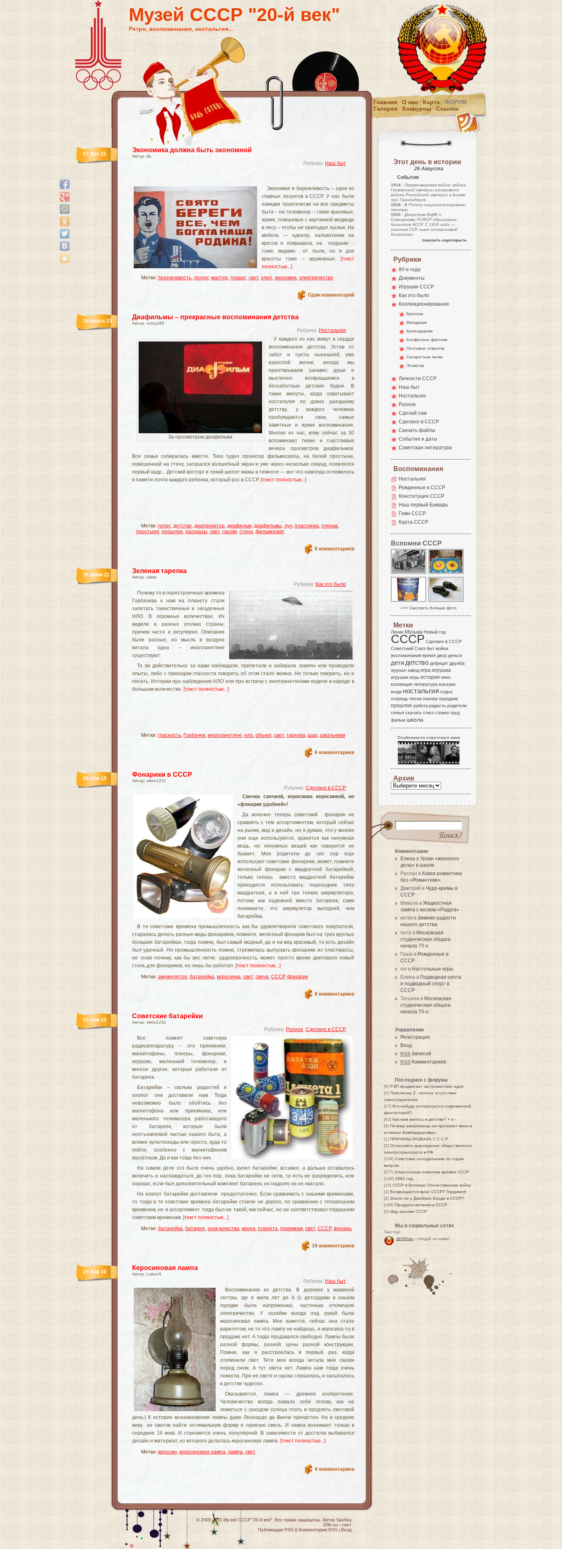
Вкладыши (416, 322)
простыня (147, 531)
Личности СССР (418, 378)
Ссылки (447, 108)
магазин (447, 684)
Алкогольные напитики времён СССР (432, 1172)
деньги (455, 655)
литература (425, 684)
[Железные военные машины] (446, 601)
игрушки (399, 677)
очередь (399, 698)
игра (425, 670)
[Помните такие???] (409, 601)
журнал (398, 670)
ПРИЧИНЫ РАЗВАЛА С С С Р (419, 1139)
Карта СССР (413, 522)
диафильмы (268, 526)
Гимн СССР (412, 513)
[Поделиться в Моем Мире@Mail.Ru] (65, 209)
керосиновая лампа (202, 1452)
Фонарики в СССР (162, 774)
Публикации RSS (275, 1529)
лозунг (201, 278)
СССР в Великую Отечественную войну (431, 1185)
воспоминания (406, 655)
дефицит (439, 663)
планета (268, 1228)
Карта (431, 102)
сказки (229, 531)
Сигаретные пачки (424, 357)
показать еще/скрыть (444, 240)
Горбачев (194, 735)
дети (397, 662)
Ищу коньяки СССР (408, 1211)
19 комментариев (333, 1246)
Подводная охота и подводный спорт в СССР (430, 983)
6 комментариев (334, 752)
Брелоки (414, 313)
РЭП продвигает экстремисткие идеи (427, 1086)
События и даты (418, 439)
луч (288, 526)
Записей (415, 1054)
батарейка (202, 977)
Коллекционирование (424, 304)
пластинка (307, 526)
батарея (195, 1228)
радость (437, 705)
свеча (262, 977)
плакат (238, 278)
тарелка (295, 735)
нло (248, 735)
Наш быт (335, 163)
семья (397, 712)
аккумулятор (172, 977)
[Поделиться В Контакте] (65, 246)
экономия (285, 278)
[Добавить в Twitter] (65, 234)
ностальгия (421, 691)
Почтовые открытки (425, 348)
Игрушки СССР (416, 287)
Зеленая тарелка (159, 570)
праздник (448, 698)
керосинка (229, 977)
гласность (169, 735)
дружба (456, 663)
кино (446, 677)
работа (420, 705)
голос (164, 526)
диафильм (239, 526)
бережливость (174, 278)
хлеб (266, 278)
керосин (167, 1452)
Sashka (343, 1519)
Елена (407, 859)
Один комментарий (331, 295)
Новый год (435, 631)
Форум (456, 102)
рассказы (196, 531)
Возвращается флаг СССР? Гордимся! (428, 1191)
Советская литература (425, 448)
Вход (406, 1045)
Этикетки (415, 365)
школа (414, 719)
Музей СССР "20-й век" (234, 14)
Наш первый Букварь (423, 505)
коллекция (401, 684)
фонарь (343, 1228)
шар (313, 735)
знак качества (223, 1228)
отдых (446, 691)
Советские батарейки (167, 1016)
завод (413, 670)
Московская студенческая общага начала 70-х (425, 939)
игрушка (441, 670)
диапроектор (209, 526)
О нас (410, 102)
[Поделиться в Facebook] (65, 184)
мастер (219, 278)
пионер (430, 698)
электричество (316, 278)
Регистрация (415, 1037)
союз (428, 712)
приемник (291, 1228)
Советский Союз (408, 648)
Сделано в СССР (326, 788)
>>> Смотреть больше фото (429, 608)
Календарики (419, 331)
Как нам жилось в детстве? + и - (424, 1119)
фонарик (297, 977)
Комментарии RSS (318, 1529)
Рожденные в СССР (422, 487)
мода (396, 691)
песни (415, 698)
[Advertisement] (233, 179)
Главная (385, 102)
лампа (235, 1452)
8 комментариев (334, 549)
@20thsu (404, 1238)
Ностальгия (332, 330)
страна (441, 712)
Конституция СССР (421, 496)
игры (414, 677)
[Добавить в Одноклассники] (65, 221)
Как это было (331, 584)
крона (248, 1228)
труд (455, 712)
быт (430, 648)
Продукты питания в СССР (421, 1205)
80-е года (409, 269)
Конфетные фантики (427, 339)
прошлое (172, 531)
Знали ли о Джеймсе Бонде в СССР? (427, 1198)
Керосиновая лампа (165, 1267)
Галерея (385, 108)
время (429, 655)
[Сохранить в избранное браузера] (65, 258)
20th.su (330, 1524)
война (442, 648)
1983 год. (404, 1178)
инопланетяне (225, 735)
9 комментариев (334, 1469)
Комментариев (423, 1062)
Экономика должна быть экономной (192, 149)
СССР (278, 977)
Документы (412, 278)
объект (263, 735)
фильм (398, 720)
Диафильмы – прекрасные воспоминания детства (215, 317)
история (430, 677)
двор (442, 655)
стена (246, 531)
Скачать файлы (417, 430)
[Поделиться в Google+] (65, 197)
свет (253, 278)
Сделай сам (413, 413)
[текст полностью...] (283, 480)
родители (457, 705)
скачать (413, 712)
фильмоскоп (269, 531)
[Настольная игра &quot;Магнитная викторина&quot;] (446, 573)
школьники (332, 735)
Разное (294, 1029)
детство (182, 526)
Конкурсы (416, 108)
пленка (329, 526)
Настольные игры (432, 969)
